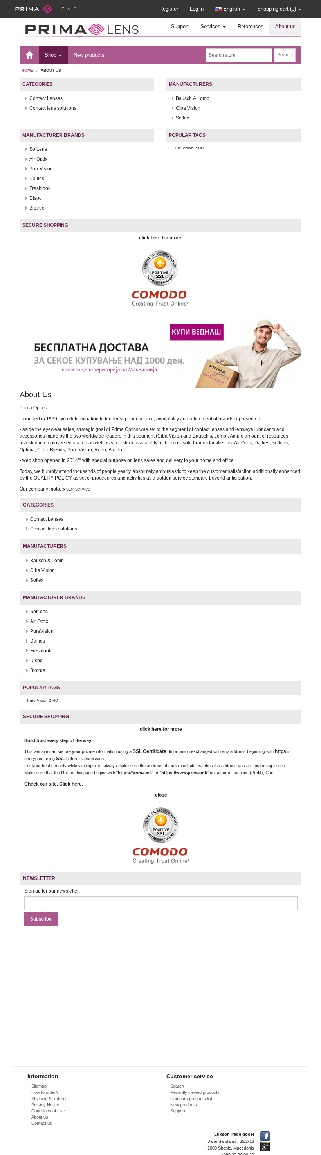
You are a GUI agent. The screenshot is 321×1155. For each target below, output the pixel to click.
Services (211, 26)
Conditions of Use (48, 1110)
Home (27, 70)
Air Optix (38, 159)
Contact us (41, 1123)
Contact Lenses (46, 98)
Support (180, 26)
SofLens (38, 149)
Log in (197, 9)
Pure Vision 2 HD (188, 148)
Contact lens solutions (52, 108)
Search (177, 1086)
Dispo (35, 198)
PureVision (41, 169)
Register (168, 9)
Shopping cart (276, 9)
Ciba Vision (188, 108)
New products (89, 55)
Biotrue (37, 208)
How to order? (44, 1092)
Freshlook (39, 188)
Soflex (182, 118)
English (232, 9)
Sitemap (39, 1086)
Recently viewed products (195, 1092)
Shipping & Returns (49, 1098)
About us (285, 26)
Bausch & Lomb (192, 98)
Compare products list (191, 1098)
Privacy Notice (45, 1104)
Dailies (36, 178)
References (250, 26)
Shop (51, 55)
